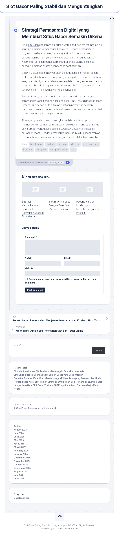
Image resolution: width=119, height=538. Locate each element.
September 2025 (22, 468)
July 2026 (19, 433)
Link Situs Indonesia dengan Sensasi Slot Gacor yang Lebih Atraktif (48, 375)
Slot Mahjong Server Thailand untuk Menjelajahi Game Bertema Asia (49, 371)
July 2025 (19, 475)
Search (17, 345)
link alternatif (36, 144)
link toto (63, 144)
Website (29, 268)
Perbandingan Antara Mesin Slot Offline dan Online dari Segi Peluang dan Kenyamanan (58, 382)
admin (43, 162)
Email (67, 258)
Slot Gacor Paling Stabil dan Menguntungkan (54, 6)
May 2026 (19, 440)
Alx (76, 528)
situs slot (75, 144)
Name (29, 258)
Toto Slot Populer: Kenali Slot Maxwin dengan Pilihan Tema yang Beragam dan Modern (58, 378)
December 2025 (22, 457)
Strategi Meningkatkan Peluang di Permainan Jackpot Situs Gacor (33, 209)
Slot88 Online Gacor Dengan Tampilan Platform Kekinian (60, 205)
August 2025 (20, 471)
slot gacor (41, 149)
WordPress (58, 528)
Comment (31, 237)
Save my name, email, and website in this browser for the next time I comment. (61, 281)
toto (73, 149)
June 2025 (19, 478)
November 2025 (22, 461)
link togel (50, 144)
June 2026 (19, 436)
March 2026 (20, 447)
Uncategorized (56, 162)
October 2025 (21, 464)
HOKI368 (33, 44)
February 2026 (21, 450)
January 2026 (21, 454)
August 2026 (20, 430)
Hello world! (50, 408)
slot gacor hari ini (58, 149)
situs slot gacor (91, 144)
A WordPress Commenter (27, 408)
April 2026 (19, 443)
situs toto (28, 149)
